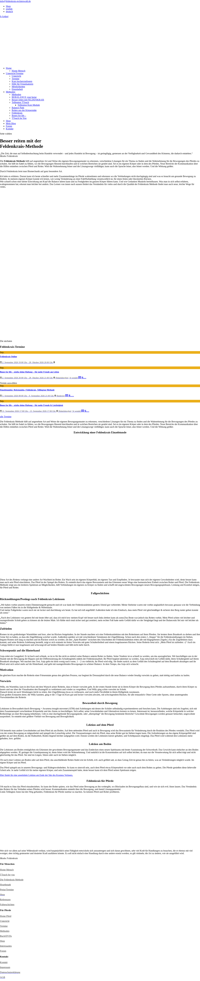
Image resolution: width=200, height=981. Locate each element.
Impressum (5, 967)
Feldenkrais (17, 113)
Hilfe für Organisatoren (22, 84)
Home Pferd (5, 916)
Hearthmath (5, 884)
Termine (15, 78)
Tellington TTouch (20, 102)
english (9, 9)
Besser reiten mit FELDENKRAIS (28, 99)
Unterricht (16, 76)
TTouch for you (7, 874)
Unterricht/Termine (14, 73)
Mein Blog (11, 123)
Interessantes (6, 946)
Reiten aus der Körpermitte (24, 110)
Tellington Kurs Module (29, 105)
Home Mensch (18, 71)
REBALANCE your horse (24, 97)
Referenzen (5, 899)
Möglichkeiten (18, 86)
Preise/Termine (7, 889)
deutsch (9, 11)
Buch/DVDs (6, 936)
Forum (9, 126)
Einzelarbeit (17, 89)
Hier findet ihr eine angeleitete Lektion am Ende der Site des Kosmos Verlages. (36, 775)
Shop (8, 6)
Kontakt (9, 128)
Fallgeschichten (7, 904)
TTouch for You (19, 118)
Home (9, 68)
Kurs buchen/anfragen (22, 81)
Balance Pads (18, 107)
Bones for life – (19, 115)
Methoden (10, 92)
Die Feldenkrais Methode (11, 879)
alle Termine (5, 416)
